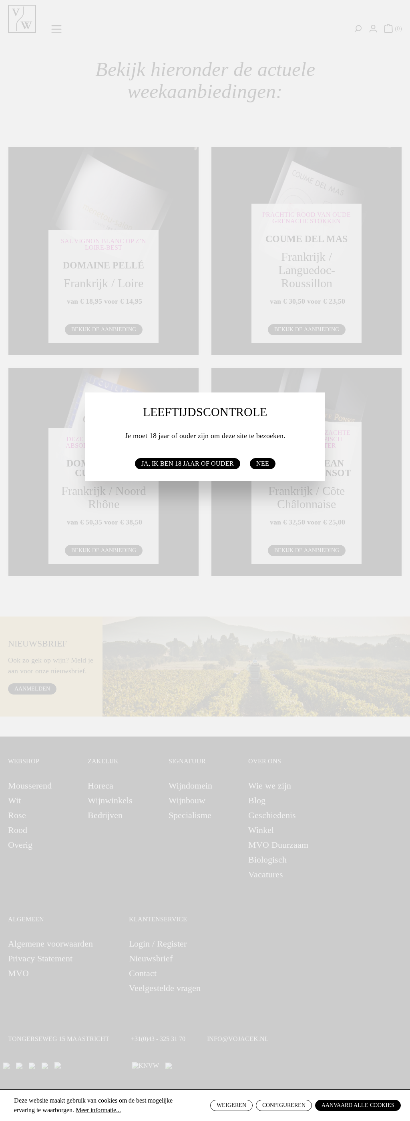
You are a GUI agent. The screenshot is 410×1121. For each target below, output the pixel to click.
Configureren (283, 1105)
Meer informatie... (98, 1110)
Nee (262, 463)
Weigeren (231, 1105)
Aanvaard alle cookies (358, 1105)
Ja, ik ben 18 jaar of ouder (187, 463)
